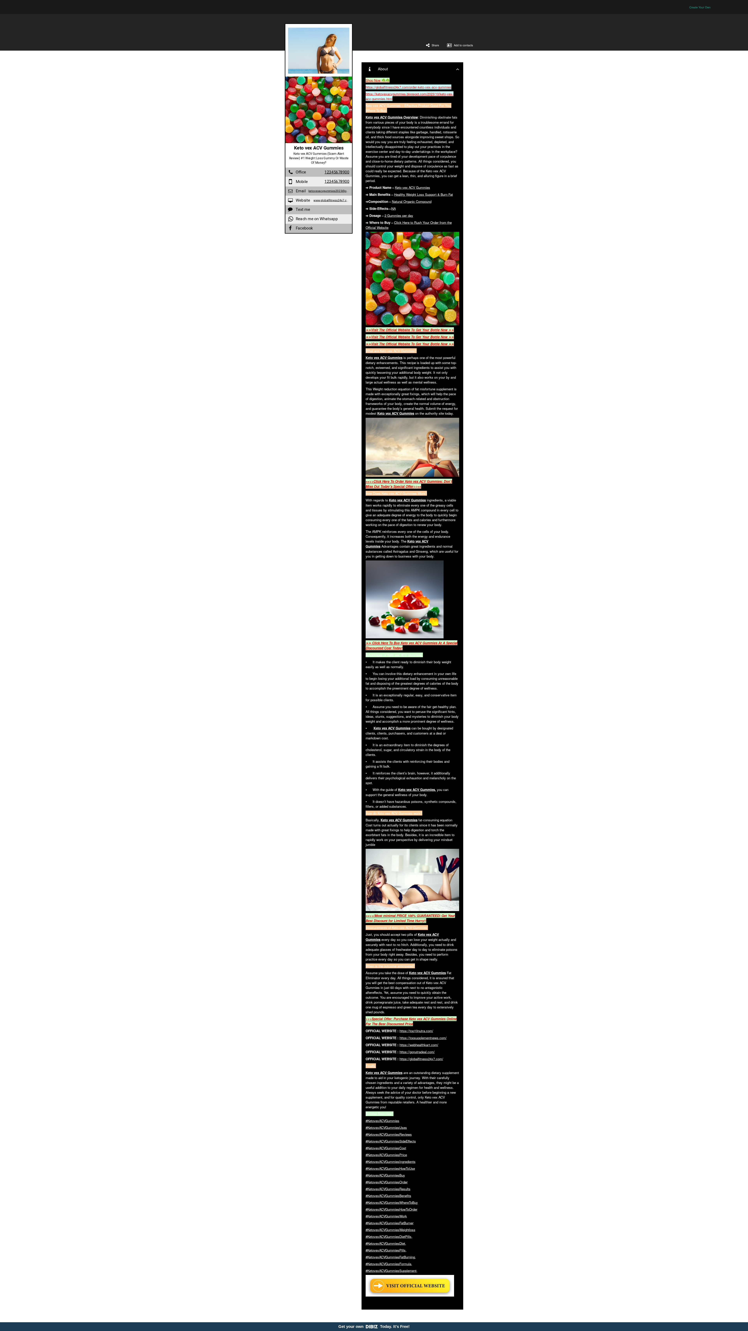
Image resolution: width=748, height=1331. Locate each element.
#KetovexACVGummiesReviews (389, 1134)
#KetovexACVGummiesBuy (385, 1175)
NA (393, 208)
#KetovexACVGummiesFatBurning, (391, 1256)
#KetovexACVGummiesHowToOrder (391, 1209)
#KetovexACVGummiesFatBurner (390, 1222)
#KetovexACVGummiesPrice (386, 1154)
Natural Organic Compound (411, 201)
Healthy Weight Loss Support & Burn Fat (423, 194)
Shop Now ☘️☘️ (378, 80)
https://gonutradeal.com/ (417, 1051)
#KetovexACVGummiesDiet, (386, 1243)
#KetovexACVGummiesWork (386, 1216)
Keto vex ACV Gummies (412, 187)
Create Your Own (700, 7)
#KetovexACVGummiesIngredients (390, 1161)
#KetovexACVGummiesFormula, (389, 1263)
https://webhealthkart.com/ (419, 1044)
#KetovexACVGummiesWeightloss (390, 1229)
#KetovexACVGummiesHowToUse (390, 1168)
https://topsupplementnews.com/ (423, 1037)
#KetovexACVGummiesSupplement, (391, 1270)
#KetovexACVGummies (382, 1120)
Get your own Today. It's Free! (374, 1326)
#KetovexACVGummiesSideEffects (391, 1141)
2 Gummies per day (399, 215)
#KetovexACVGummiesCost (386, 1147)
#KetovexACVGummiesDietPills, (389, 1236)
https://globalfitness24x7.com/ (421, 1058)
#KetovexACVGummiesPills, (386, 1250)
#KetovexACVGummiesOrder (387, 1182)
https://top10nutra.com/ (416, 1030)
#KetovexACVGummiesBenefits (388, 1195)
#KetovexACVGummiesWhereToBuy (392, 1202)
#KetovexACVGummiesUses (386, 1127)
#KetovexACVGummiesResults (388, 1188)
